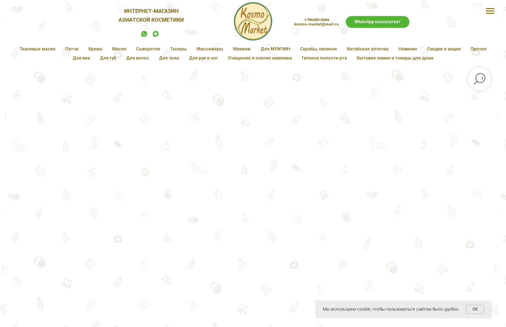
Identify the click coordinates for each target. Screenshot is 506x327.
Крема (95, 49)
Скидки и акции (444, 49)
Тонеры (178, 49)
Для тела (169, 58)
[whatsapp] (144, 35)
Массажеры (209, 49)
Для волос (137, 58)
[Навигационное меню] (490, 11)
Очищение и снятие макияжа (260, 58)
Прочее (479, 49)
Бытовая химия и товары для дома (395, 58)
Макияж (242, 49)
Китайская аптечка (368, 49)
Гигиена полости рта (324, 58)
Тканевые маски (37, 49)
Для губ (108, 58)
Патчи (71, 49)
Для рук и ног (203, 58)
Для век (81, 58)
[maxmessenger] (155, 35)
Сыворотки (148, 49)
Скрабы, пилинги (318, 49)
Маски (119, 49)
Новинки (408, 49)
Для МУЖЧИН (275, 49)
